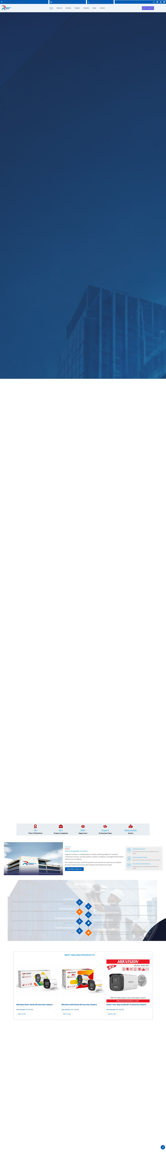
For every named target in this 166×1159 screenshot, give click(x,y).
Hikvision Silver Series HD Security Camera (34, 1005)
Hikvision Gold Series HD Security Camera (79, 1005)
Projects (77, 8)
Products (86, 8)
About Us (59, 8)
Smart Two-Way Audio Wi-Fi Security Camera (126, 1005)
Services (68, 8)
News (94, 8)
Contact (102, 8)
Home (51, 8)
